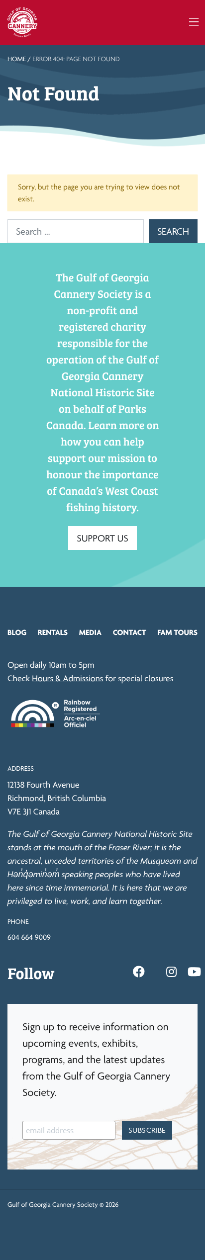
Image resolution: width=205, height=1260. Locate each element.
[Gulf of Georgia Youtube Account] (194, 972)
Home (16, 59)
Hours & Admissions (67, 678)
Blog (16, 632)
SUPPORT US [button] (102, 538)
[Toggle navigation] (194, 22)
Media (90, 632)
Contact (129, 632)
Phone (17, 922)
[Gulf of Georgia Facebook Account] (139, 972)
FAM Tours (177, 632)
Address (20, 769)
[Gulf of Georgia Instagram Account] (171, 972)
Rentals (53, 632)
